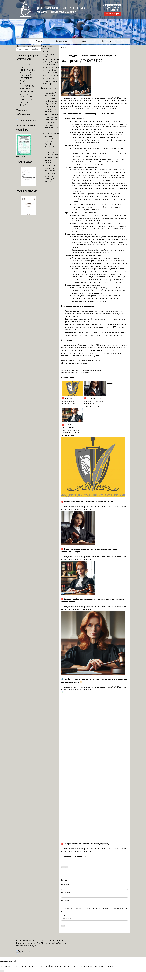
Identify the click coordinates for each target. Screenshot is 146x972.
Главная (39, 41)
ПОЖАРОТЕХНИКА (27, 86)
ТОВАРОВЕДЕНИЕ (26, 97)
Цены (84, 41)
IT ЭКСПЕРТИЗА (26, 78)
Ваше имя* (65, 885)
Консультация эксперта (49, 88)
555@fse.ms (112, 10)
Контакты (106, 41)
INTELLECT (24, 102)
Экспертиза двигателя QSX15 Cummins (75, 373)
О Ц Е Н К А (24, 94)
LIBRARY (63, 47)
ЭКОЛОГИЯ (24, 67)
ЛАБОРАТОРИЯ (25, 65)
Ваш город (65, 901)
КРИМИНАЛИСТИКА (27, 70)
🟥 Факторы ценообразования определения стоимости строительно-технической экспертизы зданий (71, 430)
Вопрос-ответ (62, 41)
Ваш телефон (66, 893)
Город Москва (50, 51)
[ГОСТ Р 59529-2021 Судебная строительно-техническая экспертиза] (28, 215)
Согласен (2, 971)
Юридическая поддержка (25, 46)
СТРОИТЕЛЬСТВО (26, 73)
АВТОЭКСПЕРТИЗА (27, 91)
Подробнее (114, 966)
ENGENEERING (25, 83)
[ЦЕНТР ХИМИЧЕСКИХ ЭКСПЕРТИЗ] (23, 16)
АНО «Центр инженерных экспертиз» (74, 363)
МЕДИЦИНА (24, 81)
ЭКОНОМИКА (25, 89)
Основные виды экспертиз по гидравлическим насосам (81, 370)
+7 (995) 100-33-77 (112, 7)
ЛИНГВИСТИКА (26, 99)
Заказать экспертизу (112, 14)
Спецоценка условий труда (26, 946)
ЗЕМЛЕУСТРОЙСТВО (27, 75)
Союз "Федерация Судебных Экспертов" (51, 943)
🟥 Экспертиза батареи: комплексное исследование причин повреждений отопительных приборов (94, 402)
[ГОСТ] (28, 186)
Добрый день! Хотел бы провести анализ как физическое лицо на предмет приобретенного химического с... (51, 101)
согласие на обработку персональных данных (83, 909)
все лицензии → (22, 157)
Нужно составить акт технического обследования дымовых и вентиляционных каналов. (51, 173)
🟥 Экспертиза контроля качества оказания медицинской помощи (70, 401)
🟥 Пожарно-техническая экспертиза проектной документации (85, 844)
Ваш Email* (65, 880)
